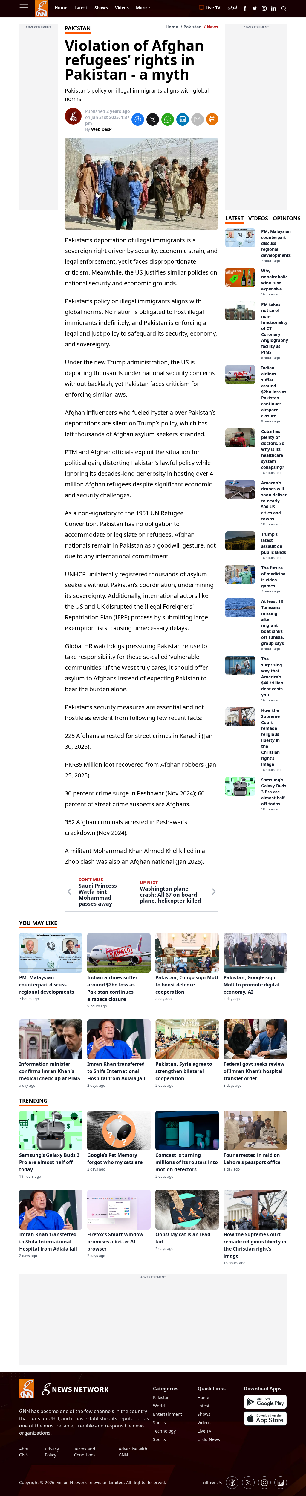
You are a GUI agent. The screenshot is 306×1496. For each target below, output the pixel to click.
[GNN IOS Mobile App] (265, 1418)
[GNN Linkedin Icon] (273, 8)
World (159, 1406)
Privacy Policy (52, 1452)
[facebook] (137, 120)
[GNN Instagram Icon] (264, 8)
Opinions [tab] (287, 218)
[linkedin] (182, 120)
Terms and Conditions (85, 1452)
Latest (203, 1406)
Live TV (204, 1431)
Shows (204, 1414)
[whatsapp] (167, 120)
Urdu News (209, 1439)
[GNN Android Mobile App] (265, 1402)
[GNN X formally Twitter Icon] (254, 8)
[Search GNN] (284, 8)
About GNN (25, 1452)
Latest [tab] (234, 218)
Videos (204, 1422)
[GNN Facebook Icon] (245, 8)
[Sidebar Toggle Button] (24, 7)
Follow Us (211, 1482)
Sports (159, 1422)
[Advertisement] (38, 120)
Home (172, 27)
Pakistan (192, 27)
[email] (197, 120)
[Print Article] (212, 119)
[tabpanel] (256, 520)
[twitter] (152, 120)
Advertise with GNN (133, 1452)
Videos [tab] (258, 218)
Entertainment (167, 1414)
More (141, 7)
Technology (164, 1431)
